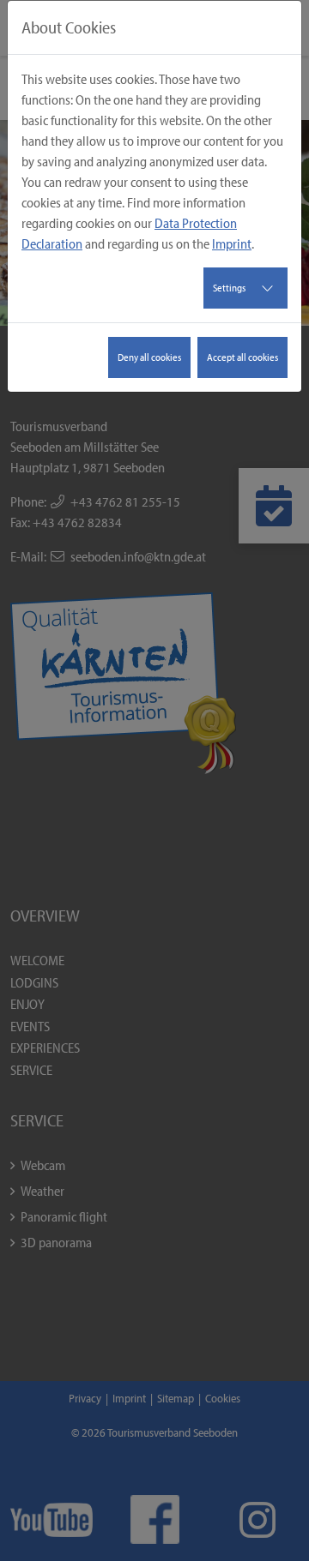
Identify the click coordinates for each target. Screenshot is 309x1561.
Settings (229, 287)
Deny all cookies (149, 357)
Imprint (231, 243)
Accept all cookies (242, 357)
